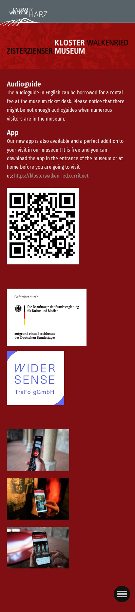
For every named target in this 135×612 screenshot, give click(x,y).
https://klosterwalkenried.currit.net (51, 176)
